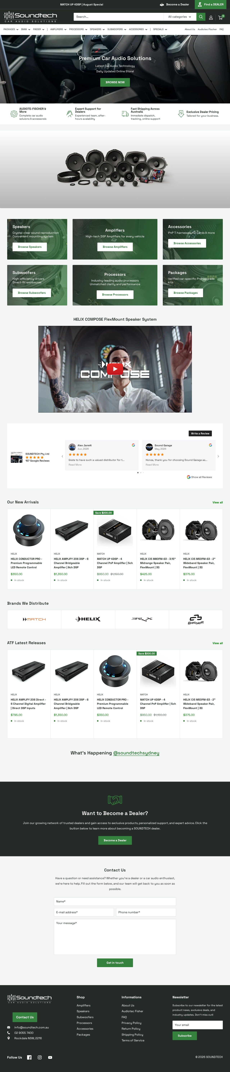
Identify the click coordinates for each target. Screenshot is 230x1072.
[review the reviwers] (133, 445)
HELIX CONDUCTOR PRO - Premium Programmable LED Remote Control (26, 563)
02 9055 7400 (23, 1033)
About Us (190, 29)
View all (218, 502)
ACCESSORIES (136, 29)
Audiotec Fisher (132, 1011)
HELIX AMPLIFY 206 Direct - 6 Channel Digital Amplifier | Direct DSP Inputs (28, 704)
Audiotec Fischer (207, 29)
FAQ (222, 29)
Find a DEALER (214, 4)
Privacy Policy (131, 1023)
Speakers (83, 1011)
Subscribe (185, 1036)
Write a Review (200, 433)
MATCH (101, 553)
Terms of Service (133, 1040)
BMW (24, 29)
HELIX (14, 553)
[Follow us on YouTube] (50, 1058)
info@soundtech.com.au (31, 1027)
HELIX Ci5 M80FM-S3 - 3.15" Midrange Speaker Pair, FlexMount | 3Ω (158, 563)
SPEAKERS (95, 29)
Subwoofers (85, 1017)
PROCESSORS (76, 29)
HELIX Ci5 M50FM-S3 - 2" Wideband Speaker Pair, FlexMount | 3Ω (199, 563)
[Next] (223, 549)
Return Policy (131, 1029)
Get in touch (115, 963)
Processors (84, 1023)
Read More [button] (75, 464)
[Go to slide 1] (138, 472)
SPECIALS (158, 29)
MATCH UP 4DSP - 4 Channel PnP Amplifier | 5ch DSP (115, 563)
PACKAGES (9, 29)
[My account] (211, 18)
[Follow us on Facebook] (29, 1058)
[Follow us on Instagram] (40, 1058)
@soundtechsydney (136, 753)
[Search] (200, 17)
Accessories (85, 1029)
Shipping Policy (132, 1034)
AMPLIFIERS (56, 29)
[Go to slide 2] (140, 472)
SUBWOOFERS (115, 29)
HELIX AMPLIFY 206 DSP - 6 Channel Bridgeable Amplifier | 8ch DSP (71, 563)
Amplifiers (83, 1005)
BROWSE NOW (115, 82)
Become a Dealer (177, 4)
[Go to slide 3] (143, 472)
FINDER (37, 29)
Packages (83, 1034)
